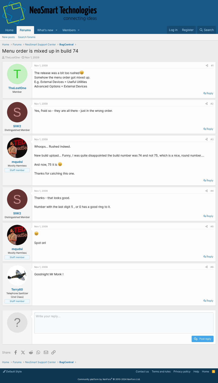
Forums (25, 30)
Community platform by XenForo (109, 379)
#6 (212, 267)
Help (196, 371)
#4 (212, 190)
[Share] (206, 65)
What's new (45, 30)
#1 (212, 65)
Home (9, 30)
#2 (212, 103)
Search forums (26, 37)
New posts (8, 37)
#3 (212, 139)
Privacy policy (182, 371)
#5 (212, 226)
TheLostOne (12, 57)
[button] (56, 30)
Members (69, 30)
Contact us (142, 371)
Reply (210, 93)
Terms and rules (161, 371)
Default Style (14, 371)
